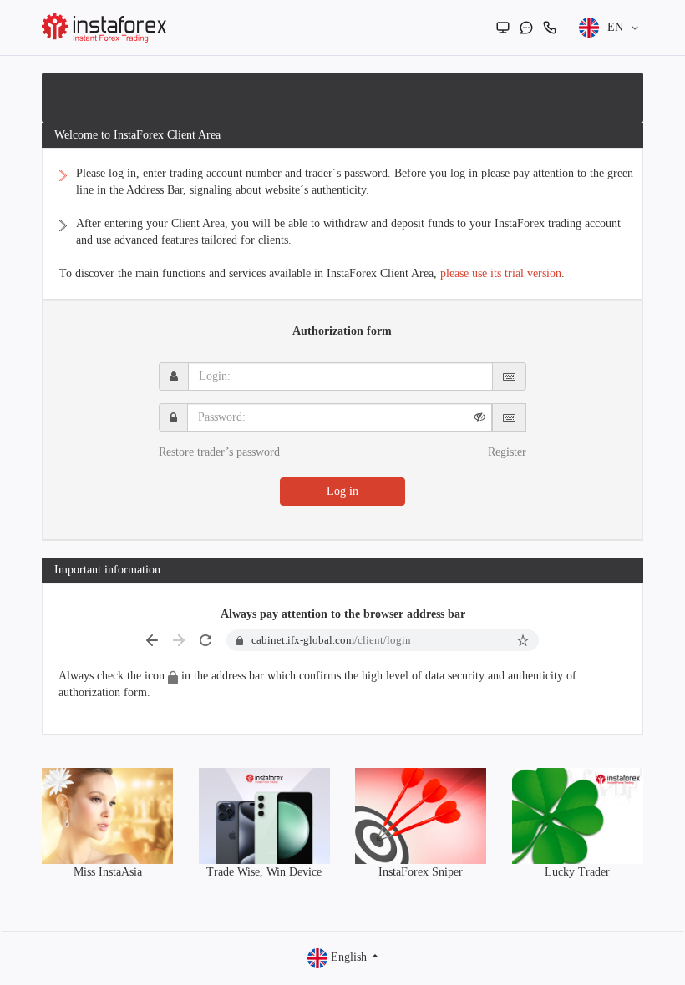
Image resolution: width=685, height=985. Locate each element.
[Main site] (502, 27)
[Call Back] (549, 27)
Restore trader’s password (219, 452)
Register (507, 452)
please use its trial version (500, 273)
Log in (342, 491)
